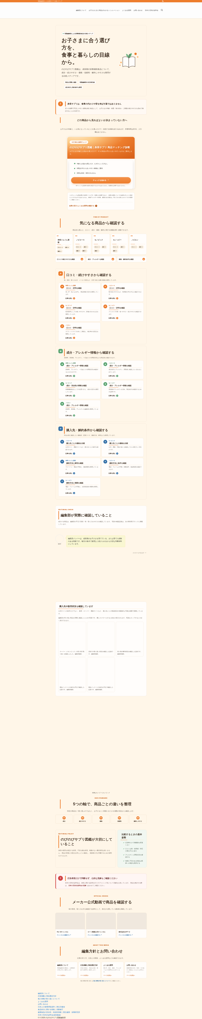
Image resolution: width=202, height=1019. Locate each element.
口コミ (60, 247)
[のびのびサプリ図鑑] (54, 10)
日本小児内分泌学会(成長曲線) (49, 1015)
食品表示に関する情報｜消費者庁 (50, 1009)
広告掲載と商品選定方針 (47, 996)
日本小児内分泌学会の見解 (77, 885)
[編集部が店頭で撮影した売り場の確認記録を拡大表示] (130, 635)
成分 (67, 247)
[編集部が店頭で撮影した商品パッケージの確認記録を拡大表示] (72, 671)
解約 (60, 251)
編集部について (44, 993)
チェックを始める (99, 180)
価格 (78, 251)
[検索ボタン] (161, 10)
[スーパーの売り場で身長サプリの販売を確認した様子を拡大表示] (72, 635)
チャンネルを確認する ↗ (64, 935)
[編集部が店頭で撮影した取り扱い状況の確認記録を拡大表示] (101, 635)
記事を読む (70, 298)
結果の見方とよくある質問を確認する (82, 206)
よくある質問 (43, 1001)
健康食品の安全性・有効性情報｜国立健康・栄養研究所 (59, 1012)
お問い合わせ (43, 1004)
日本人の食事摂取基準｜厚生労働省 (51, 1007)
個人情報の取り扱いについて (101, 981)
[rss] (162, 1)
